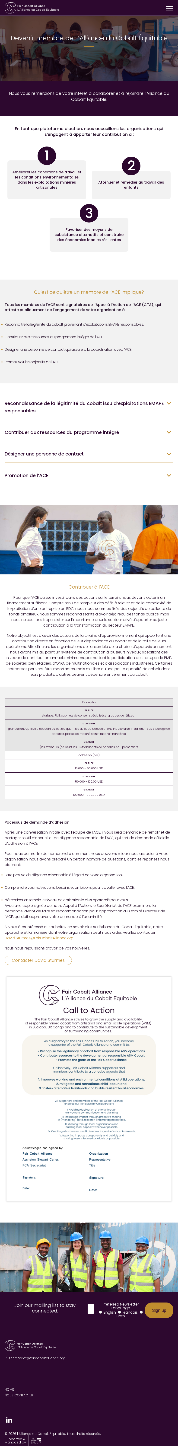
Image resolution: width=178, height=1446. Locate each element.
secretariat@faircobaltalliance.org (37, 1358)
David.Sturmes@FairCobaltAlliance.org (39, 938)
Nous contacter (19, 1395)
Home (9, 1389)
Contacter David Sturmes (38, 960)
